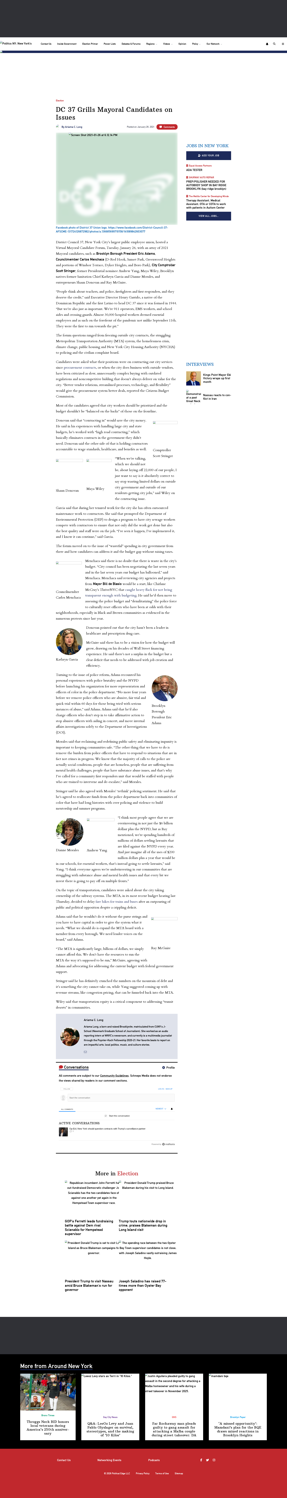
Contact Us (46, 43)
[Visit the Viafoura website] (168, 1144)
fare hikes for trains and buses (116, 901)
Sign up (169, 1089)
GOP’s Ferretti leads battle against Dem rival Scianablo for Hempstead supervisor (89, 1227)
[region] (117, 1115)
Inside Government (66, 43)
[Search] (274, 44)
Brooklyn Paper (238, 1417)
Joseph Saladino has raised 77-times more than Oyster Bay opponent (142, 1285)
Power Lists (110, 43)
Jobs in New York (207, 145)
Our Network (213, 43)
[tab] (67, 1109)
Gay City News (110, 1417)
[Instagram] (214, 1460)
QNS (174, 1417)
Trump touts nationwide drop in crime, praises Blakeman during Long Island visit (143, 1225)
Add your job (210, 155)
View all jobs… (209, 216)
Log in (161, 1089)
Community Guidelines (114, 1075)
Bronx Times (47, 1415)
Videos (166, 43)
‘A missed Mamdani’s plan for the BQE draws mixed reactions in (237, 1429)
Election (60, 100)
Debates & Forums (131, 43)
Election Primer (90, 43)
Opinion (182, 43)
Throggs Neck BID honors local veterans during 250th (48, 1427)
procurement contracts (80, 367)
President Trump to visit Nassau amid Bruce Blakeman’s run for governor (89, 1285)
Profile (170, 1067)
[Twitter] (208, 1460)
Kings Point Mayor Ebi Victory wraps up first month (217, 378)
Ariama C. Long (73, 126)
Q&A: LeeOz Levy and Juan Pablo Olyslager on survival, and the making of (110, 1429)
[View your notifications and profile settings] (267, 44)
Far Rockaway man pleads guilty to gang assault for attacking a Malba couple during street (174, 1429)
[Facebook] (201, 1460)
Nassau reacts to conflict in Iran (217, 396)
